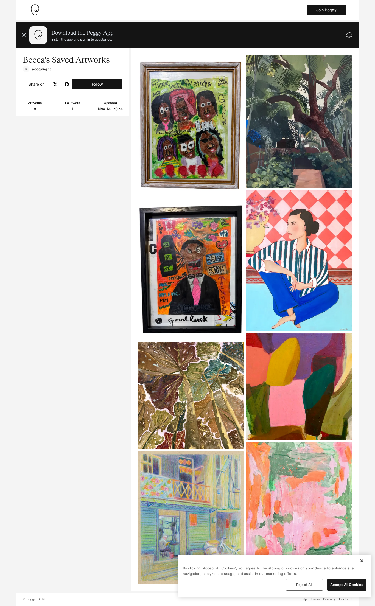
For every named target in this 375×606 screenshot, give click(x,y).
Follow (97, 84)
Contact (345, 599)
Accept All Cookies (346, 584)
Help (303, 599)
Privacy (329, 599)
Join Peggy (326, 9)
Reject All (304, 584)
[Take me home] (34, 9)
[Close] (362, 561)
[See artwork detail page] (191, 126)
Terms (315, 599)
